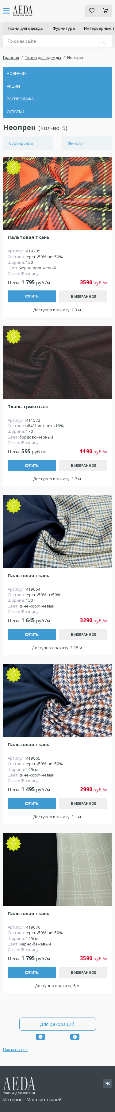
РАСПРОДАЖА (20, 99)
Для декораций (57, 1024)
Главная (11, 57)
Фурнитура (64, 28)
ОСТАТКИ (15, 111)
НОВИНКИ (16, 73)
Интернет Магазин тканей (32, 1099)
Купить (32, 296)
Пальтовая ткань (28, 237)
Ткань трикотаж (28, 406)
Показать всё (15, 1049)
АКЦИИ (13, 86)
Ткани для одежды (26, 28)
